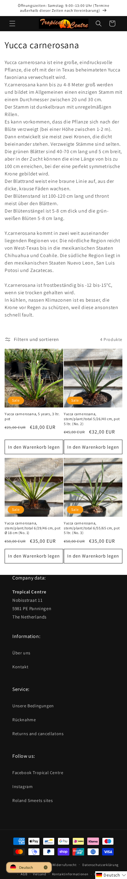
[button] (12, 23)
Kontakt (20, 667)
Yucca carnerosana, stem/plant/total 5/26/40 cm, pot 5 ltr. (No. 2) (92, 418)
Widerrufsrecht (64, 865)
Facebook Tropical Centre (37, 772)
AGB (24, 874)
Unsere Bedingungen (33, 706)
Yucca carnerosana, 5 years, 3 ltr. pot (32, 416)
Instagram (22, 786)
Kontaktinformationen (70, 874)
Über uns (21, 653)
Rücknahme (24, 719)
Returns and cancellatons (37, 733)
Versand (39, 874)
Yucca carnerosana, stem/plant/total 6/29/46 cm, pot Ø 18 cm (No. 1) (32, 528)
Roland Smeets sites (32, 800)
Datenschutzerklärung (100, 865)
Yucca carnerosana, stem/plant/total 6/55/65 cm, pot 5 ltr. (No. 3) (92, 528)
